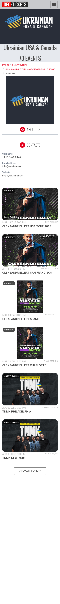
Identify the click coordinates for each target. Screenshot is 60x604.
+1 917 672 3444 (11, 157)
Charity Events (19, 65)
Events (5, 65)
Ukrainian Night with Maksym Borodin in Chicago (30, 69)
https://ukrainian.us (12, 175)
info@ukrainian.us (11, 166)
